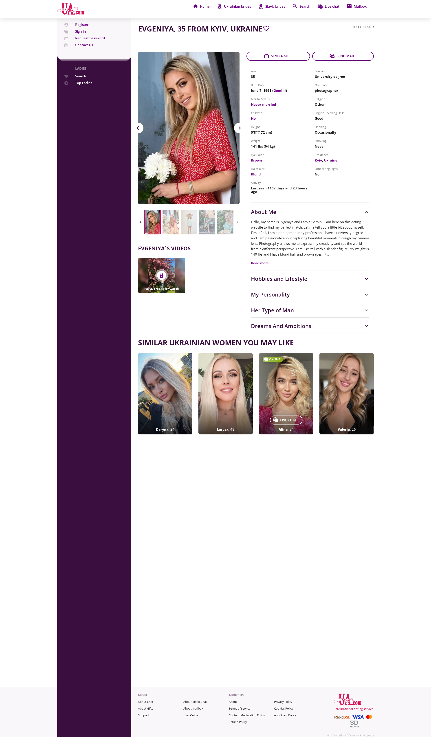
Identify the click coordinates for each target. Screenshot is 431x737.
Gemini (279, 90)
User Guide (190, 715)
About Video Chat (195, 702)
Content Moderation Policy (247, 715)
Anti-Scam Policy (285, 715)
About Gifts (145, 708)
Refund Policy (238, 722)
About (233, 702)
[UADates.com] (70, 13)
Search (80, 76)
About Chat (145, 702)
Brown (256, 160)
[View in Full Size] (189, 128)
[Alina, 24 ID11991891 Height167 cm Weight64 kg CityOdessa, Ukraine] (286, 393)
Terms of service (239, 708)
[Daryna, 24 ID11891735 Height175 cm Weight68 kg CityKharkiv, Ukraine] (165, 393)
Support (143, 715)
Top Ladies (83, 83)
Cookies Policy (283, 708)
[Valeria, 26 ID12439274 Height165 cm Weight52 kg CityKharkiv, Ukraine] (346, 393)
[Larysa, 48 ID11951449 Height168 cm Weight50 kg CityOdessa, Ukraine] (225, 393)
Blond (256, 174)
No (253, 118)
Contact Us (84, 45)
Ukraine (330, 160)
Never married (263, 104)
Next (239, 128)
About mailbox (193, 708)
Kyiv (318, 160)
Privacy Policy (283, 702)
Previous (138, 128)
